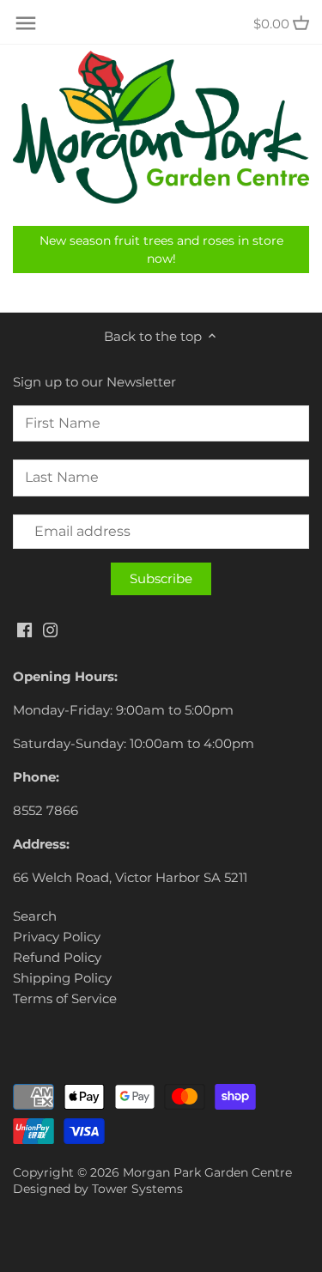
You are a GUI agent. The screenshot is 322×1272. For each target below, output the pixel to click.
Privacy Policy (56, 936)
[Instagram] (50, 629)
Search (35, 916)
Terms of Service (65, 998)
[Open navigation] (26, 23)
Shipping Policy (62, 978)
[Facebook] (24, 629)
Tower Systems (137, 1189)
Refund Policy (57, 957)
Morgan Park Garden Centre (207, 1172)
